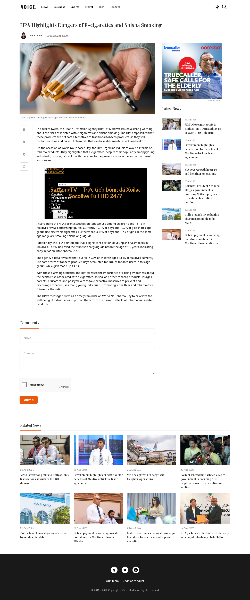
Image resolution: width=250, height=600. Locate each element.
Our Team (112, 581)
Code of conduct (133, 581)
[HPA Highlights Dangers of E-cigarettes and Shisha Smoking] (24, 130)
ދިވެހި (217, 6)
